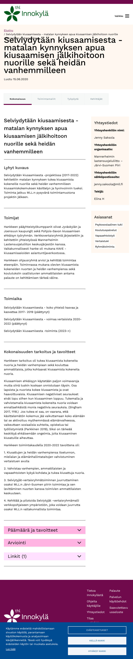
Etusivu (8, 30)
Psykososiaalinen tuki (108, 224)
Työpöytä (73, 99)
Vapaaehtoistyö (105, 235)
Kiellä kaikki (97, 640)
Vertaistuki (102, 241)
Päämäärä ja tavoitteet (33, 530)
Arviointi (17, 542)
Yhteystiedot (96, 612)
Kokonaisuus (18, 99)
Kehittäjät (96, 99)
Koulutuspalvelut (106, 230)
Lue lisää (10, 649)
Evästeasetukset (97, 630)
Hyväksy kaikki (97, 651)
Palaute (114, 590)
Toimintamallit (46, 99)
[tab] (44, 530)
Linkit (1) (17, 556)
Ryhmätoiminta (105, 246)
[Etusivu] (26, 14)
